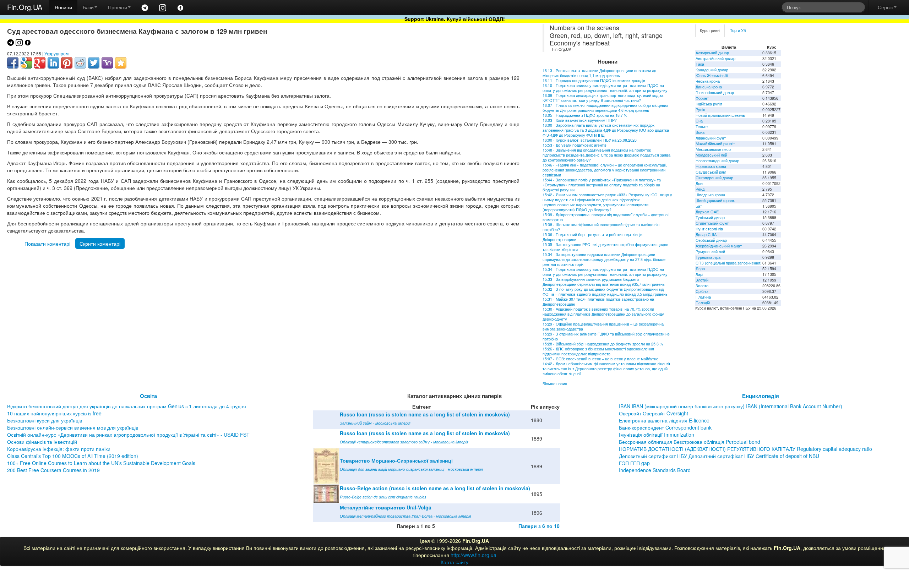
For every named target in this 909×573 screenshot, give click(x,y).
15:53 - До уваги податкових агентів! (575, 145)
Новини (63, 7)
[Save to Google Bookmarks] (26, 63)
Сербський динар (711, 240)
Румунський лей (710, 251)
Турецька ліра (708, 257)
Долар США (706, 234)
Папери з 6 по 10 (539, 525)
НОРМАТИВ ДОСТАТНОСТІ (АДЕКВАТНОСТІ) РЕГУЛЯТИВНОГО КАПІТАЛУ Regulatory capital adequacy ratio (745, 448)
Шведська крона (710, 194)
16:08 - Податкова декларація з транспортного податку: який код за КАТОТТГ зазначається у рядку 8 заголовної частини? (603, 98)
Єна (699, 121)
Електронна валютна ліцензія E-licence (664, 420)
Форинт (702, 98)
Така (700, 64)
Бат (699, 206)
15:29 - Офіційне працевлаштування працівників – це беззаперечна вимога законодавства (603, 326)
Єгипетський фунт (712, 223)
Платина (703, 297)
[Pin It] (66, 63)
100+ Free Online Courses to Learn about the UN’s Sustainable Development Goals (101, 462)
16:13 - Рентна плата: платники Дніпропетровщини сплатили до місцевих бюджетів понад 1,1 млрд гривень (599, 73)
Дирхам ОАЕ (707, 211)
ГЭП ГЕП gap (634, 462)
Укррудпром (56, 53)
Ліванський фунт (711, 138)
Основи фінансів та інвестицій (42, 441)
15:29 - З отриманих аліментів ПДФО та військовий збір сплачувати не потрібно (606, 336)
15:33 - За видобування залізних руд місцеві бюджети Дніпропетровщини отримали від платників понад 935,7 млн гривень (604, 282)
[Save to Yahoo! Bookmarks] (107, 63)
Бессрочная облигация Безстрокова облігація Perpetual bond (689, 441)
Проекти (117, 7)
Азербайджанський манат (719, 246)
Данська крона (709, 86)
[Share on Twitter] (93, 63)
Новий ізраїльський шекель (720, 115)
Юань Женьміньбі (712, 75)
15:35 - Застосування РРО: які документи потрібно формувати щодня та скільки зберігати (605, 247)
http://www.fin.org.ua (473, 554)
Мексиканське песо (713, 149)
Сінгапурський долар (714, 177)
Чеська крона (708, 81)
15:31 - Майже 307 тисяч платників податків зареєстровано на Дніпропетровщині (598, 301)
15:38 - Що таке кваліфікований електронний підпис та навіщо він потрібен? (601, 227)
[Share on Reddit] (80, 63)
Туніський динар (710, 217)
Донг (700, 183)
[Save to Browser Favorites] (120, 63)
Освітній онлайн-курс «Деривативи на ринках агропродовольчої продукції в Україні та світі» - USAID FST (128, 434)
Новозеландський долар (717, 160)
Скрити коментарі (100, 243)
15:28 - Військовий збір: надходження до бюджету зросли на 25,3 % (603, 343)
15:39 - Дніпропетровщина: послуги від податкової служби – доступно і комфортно (606, 217)
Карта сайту (454, 562)
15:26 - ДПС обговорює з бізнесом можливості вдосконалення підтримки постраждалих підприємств (598, 351)
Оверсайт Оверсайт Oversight (653, 413)
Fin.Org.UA (24, 7)
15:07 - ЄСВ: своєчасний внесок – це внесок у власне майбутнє (600, 358)
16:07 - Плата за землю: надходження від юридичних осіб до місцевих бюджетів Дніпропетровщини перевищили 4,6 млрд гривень (605, 108)
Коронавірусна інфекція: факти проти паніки (58, 448)
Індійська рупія (709, 104)
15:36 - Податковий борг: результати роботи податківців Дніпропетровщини (592, 237)
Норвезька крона (711, 166)
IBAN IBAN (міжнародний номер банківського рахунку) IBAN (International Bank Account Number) (730, 406)
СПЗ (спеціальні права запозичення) (729, 263)
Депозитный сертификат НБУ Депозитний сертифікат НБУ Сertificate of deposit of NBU (719, 455)
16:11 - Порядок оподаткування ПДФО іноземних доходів (594, 80)
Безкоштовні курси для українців (44, 420)
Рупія (700, 109)
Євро (700, 268)
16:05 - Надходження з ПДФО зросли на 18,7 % (585, 115)
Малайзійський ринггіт (715, 143)
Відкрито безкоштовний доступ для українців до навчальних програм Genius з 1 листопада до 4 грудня (126, 406)
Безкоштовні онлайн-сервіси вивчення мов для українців (72, 427)
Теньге (702, 126)
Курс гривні (710, 30)
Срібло (702, 291)
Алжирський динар (712, 52)
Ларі (699, 274)
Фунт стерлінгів (709, 228)
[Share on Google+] (39, 63)
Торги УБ (738, 30)
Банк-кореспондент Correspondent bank (665, 427)
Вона (700, 132)
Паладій (703, 302)
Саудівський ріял (711, 172)
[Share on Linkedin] (53, 63)
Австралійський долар (715, 58)
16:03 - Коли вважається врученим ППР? (580, 120)
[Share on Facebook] (12, 63)
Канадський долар (712, 69)
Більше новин (555, 383)
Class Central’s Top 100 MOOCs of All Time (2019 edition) (72, 455)
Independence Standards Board (655, 470)
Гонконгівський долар (715, 92)
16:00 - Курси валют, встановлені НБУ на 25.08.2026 (590, 140)
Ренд (700, 189)
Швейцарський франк (715, 200)
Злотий (702, 280)
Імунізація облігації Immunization (656, 434)
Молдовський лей (711, 155)
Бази (88, 7)
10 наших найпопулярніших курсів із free (54, 413)
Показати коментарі (47, 243)
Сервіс (885, 7)
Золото (702, 285)
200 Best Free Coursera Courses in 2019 (53, 470)
